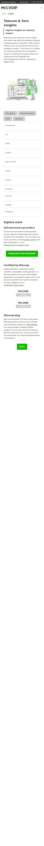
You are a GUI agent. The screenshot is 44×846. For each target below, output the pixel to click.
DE (38, 2)
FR (34, 2)
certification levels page (14, 285)
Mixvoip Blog (32, 324)
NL (41, 2)
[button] (41, 8)
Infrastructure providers (14, 245)
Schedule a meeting (8, 2)
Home (4, 14)
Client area (24, 2)
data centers (31, 239)
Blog (22, 346)
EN (31, 2)
